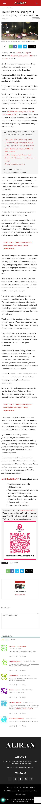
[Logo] (20, 751)
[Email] (30, 46)
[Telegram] (25, 46)
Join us (32, 787)
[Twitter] (20, 46)
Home (3, 8)
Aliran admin (20, 591)
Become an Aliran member (15, 164)
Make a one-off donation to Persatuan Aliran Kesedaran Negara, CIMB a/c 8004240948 (19, 148)
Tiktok (31, 55)
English (28, 52)
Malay (18, 52)
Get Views (36, 18)
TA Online (9, 8)
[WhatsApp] (11, 46)
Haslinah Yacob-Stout (17, 646)
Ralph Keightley (15, 661)
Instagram (23, 55)
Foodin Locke (14, 690)
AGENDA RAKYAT (10, 478)
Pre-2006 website (10, 791)
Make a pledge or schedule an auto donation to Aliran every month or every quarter (20, 157)
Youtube (4, 58)
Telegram (14, 55)
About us (9, 787)
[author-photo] (20, 588)
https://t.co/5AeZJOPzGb (24, 708)
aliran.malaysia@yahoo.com (24, 767)
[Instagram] (15, 779)
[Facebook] (15, 46)
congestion (14, 563)
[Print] (34, 46)
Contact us (17, 787)
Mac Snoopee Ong (16, 718)
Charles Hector (15, 702)
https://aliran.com (20, 595)
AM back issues (20, 794)
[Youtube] (31, 779)
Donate (25, 787)
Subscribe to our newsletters (27, 791)
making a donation (27, 510)
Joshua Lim (13, 675)
